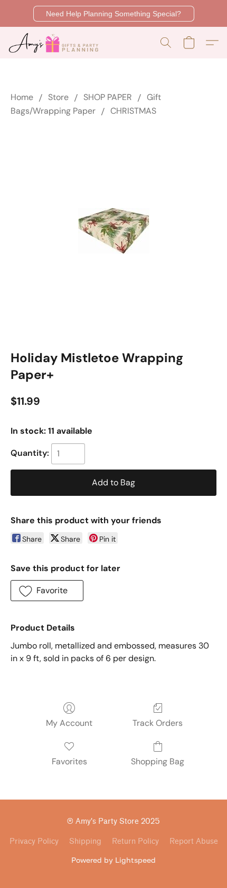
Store (58, 97)
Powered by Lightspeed (113, 859)
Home (22, 97)
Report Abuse (193, 841)
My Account (69, 723)
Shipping (85, 841)
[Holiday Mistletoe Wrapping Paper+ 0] (113, 231)
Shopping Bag (157, 761)
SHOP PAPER (107, 97)
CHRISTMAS (133, 110)
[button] (113, 14)
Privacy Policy (34, 841)
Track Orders (158, 723)
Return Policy (135, 841)
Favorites (69, 761)
